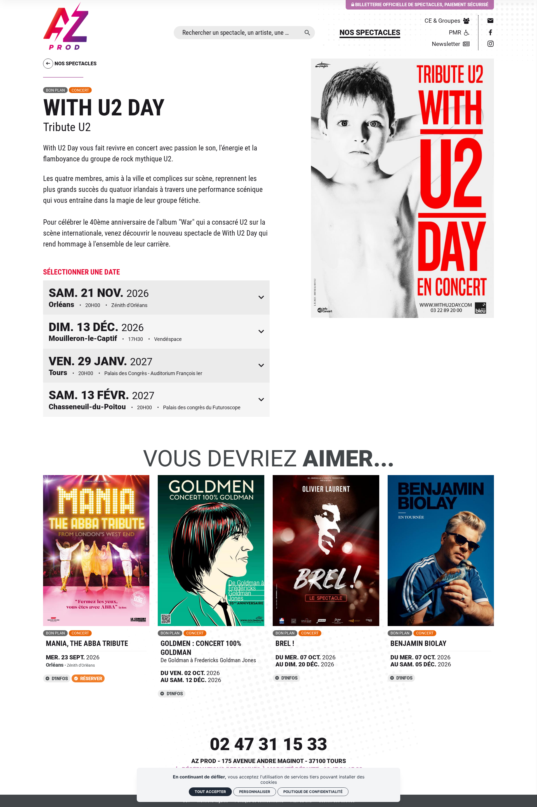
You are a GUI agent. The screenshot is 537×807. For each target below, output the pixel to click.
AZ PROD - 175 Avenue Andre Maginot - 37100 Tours (268, 761)
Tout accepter (210, 791)
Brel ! (284, 643)
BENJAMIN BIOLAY (418, 643)
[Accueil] (65, 25)
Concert (80, 90)
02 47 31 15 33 (268, 744)
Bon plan (55, 90)
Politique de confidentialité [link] (313, 791)
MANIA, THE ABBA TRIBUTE (87, 643)
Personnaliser (254, 791)
